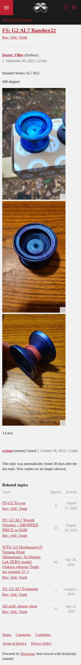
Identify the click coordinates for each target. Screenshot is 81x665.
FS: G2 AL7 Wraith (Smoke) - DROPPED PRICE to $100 (20, 525)
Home (6, 635)
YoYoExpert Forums (17, 20)
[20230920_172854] (33, 144)
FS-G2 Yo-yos (13, 503)
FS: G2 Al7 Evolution (20, 589)
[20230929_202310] (33, 370)
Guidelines (43, 635)
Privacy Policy (41, 643)
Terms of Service (14, 643)
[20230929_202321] (33, 257)
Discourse (27, 654)
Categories (23, 635)
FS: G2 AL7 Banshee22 (29, 30)
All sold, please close (19, 606)
